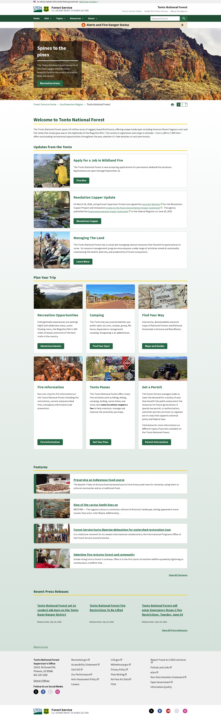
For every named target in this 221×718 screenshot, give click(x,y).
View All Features (178, 575)
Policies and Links (159, 667)
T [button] (178, 104)
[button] (172, 104)
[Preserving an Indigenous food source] (53, 483)
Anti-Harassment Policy (84, 679)
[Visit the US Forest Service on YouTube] (168, 711)
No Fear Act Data (120, 679)
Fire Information (50, 442)
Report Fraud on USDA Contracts (168, 659)
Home (37, 18)
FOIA (113, 684)
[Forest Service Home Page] (46, 9)
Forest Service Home (132, 11)
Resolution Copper (87, 221)
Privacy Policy (118, 669)
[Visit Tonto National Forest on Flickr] (50, 691)
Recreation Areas (50, 83)
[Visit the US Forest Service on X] (151, 711)
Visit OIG (75, 669)
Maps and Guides (154, 346)
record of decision (151, 204)
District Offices (41, 680)
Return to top (41, 646)
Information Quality (161, 687)
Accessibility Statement (84, 664)
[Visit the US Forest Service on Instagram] (185, 711)
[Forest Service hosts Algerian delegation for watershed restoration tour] (53, 533)
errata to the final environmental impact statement (133, 207)
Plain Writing (117, 674)
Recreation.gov (79, 659)
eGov (153, 672)
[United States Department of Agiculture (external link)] (38, 9)
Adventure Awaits (50, 346)
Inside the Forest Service (156, 11)
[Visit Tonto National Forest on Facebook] (43, 691)
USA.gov (115, 659)
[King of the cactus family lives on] (53, 508)
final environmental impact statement (108, 211)
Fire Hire (81, 180)
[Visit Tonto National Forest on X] (36, 691)
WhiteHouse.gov (120, 664)
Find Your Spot (101, 346)
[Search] (183, 18)
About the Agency (179, 11)
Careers (75, 684)
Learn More (83, 261)
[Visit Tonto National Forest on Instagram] (57, 691)
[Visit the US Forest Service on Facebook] (159, 711)
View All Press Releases (174, 630)
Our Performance (80, 674)
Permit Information (156, 442)
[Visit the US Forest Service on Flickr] (176, 711)
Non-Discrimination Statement (167, 677)
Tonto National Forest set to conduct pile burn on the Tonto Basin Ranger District (57, 610)
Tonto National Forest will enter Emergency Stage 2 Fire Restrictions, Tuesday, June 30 (162, 610)
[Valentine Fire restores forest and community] (53, 558)
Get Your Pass (100, 442)
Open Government (160, 682)
